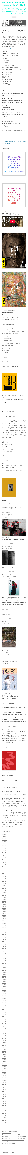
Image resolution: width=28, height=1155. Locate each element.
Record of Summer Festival (7, 347)
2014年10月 (4, 1026)
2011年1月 (4, 1103)
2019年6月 (4, 939)
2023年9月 (4, 873)
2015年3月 (4, 1019)
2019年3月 (4, 944)
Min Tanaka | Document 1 (7, 335)
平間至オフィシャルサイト (8, 48)
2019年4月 (4, 942)
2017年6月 (4, 976)
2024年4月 (4, 862)
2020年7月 (4, 922)
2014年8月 (4, 1030)
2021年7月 (4, 909)
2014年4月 (4, 1037)
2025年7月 (4, 847)
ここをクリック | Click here (7, 361)
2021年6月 (4, 911)
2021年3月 (4, 916)
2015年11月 (4, 1005)
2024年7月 (4, 859)
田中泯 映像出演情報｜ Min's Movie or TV (13, 1138)
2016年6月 (4, 993)
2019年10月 (4, 934)
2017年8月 (4, 972)
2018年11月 (4, 949)
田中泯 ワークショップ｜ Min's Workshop (13, 1134)
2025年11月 (4, 841)
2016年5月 (4, 995)
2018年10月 (4, 951)
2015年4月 (4, 1018)
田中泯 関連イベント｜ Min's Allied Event (13, 1140)
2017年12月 (4, 965)
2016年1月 (4, 1002)
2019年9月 (4, 936)
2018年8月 (4, 955)
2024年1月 (4, 867)
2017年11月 (4, 967)
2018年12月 (4, 948)
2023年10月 (4, 871)
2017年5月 (4, 977)
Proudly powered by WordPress (8, 1152)
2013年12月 (4, 1044)
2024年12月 (4, 852)
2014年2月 (4, 1040)
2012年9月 (4, 1068)
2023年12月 (4, 869)
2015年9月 (4, 1009)
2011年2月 (4, 1101)
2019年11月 (4, 932)
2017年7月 (4, 974)
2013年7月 (4, 1052)
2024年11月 (4, 854)
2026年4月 (4, 836)
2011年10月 (4, 1087)
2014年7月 (4, 1031)
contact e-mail (5, 352)
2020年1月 (4, 929)
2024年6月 (4, 861)
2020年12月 (4, 920)
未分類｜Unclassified (6, 1133)
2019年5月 (4, 941)
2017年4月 (4, 979)
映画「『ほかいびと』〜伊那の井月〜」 (10, 661)
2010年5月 (4, 1117)
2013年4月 (4, 1056)
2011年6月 (4, 1094)
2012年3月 (4, 1079)
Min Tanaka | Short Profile (7, 329)
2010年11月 (4, 1106)
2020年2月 (4, 927)
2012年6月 (4, 1073)
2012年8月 (4, 1070)
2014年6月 (4, 1033)
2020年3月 (4, 925)
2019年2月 (4, 946)
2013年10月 (4, 1047)
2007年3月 (4, 1120)
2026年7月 (4, 834)
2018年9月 (4, 953)
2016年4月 (4, 997)
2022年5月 (4, 895)
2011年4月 (4, 1098)
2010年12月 (4, 1105)
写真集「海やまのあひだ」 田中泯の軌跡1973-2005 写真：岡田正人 (7, 548)
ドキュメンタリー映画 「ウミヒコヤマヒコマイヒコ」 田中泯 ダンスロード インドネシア (9, 620)
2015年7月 (4, 1012)
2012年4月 (4, 1077)
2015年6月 (4, 1014)
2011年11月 (4, 1086)
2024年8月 (4, 857)
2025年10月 (4, 843)
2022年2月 (4, 901)
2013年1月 (4, 1061)
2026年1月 (4, 838)
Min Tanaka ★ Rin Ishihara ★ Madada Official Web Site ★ (14, 4)
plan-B (3, 394)
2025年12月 (4, 840)
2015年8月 (4, 1011)
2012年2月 (4, 1080)
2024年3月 (4, 864)
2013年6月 (4, 1054)
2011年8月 (4, 1091)
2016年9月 (4, 988)
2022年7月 (4, 894)
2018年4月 (4, 962)
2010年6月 (4, 1115)
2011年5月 (4, 1096)
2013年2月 (4, 1059)
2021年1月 (4, 918)
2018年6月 (4, 958)
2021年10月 (4, 906)
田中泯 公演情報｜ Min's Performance (14, 1136)
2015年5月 (4, 1016)
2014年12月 (4, 1023)
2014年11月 (4, 1024)
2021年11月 (4, 904)
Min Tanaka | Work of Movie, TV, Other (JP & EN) (12, 343)
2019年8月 (4, 937)
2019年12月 (4, 930)
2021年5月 (4, 913)
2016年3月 (4, 998)
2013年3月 (4, 1058)
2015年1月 (4, 1021)
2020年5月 (4, 923)
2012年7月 (4, 1072)
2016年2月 (4, 1000)
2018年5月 (4, 960)
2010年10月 (4, 1108)
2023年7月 (4, 876)
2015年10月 (4, 1007)
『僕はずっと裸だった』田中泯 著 (9, 576)
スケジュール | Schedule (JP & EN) (9, 328)
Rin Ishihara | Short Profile (7, 345)
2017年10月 (4, 969)
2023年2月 (4, 881)
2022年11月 (4, 887)
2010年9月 (4, 1110)
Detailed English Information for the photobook (11, 507)
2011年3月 (4, 1099)
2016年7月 (4, 991)
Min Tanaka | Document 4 (7, 340)
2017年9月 (4, 970)
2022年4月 (4, 897)
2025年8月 (4, 845)
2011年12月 (4, 1084)
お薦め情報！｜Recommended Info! (14, 130)
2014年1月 (4, 1042)
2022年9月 (4, 890)
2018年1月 (4, 963)
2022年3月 (4, 899)
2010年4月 (4, 1119)
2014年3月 (4, 1038)
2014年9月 (4, 1028)
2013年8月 (4, 1051)
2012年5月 (4, 1075)
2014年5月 (4, 1035)
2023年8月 (4, 874)
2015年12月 (4, 1004)
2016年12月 (4, 986)
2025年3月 (4, 850)
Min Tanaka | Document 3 (7, 338)
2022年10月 (4, 888)
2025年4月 (4, 848)
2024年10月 (4, 855)
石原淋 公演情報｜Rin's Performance (9, 1141)
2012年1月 (4, 1082)
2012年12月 (4, 1063)
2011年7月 (4, 1093)
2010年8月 (4, 1112)
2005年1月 (4, 1122)
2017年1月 (4, 984)
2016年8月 (4, 990)
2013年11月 (4, 1045)
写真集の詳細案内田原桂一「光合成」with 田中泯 (12, 470)
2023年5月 (4, 880)
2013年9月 (4, 1049)
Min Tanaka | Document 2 (7, 336)
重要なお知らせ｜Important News (9, 1143)
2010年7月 (4, 1113)
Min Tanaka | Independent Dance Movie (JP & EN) (12, 341)
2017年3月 (4, 981)
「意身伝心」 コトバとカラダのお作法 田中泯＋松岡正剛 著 (7, 514)
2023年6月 (4, 878)
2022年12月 (4, 885)
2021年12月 (4, 902)
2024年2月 (4, 866)
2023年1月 (4, 883)
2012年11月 (4, 1065)
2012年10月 (4, 1066)
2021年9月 (4, 908)
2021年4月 (4, 915)
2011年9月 (4, 1089)
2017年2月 (4, 983)
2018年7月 (4, 956)
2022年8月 (4, 892)
